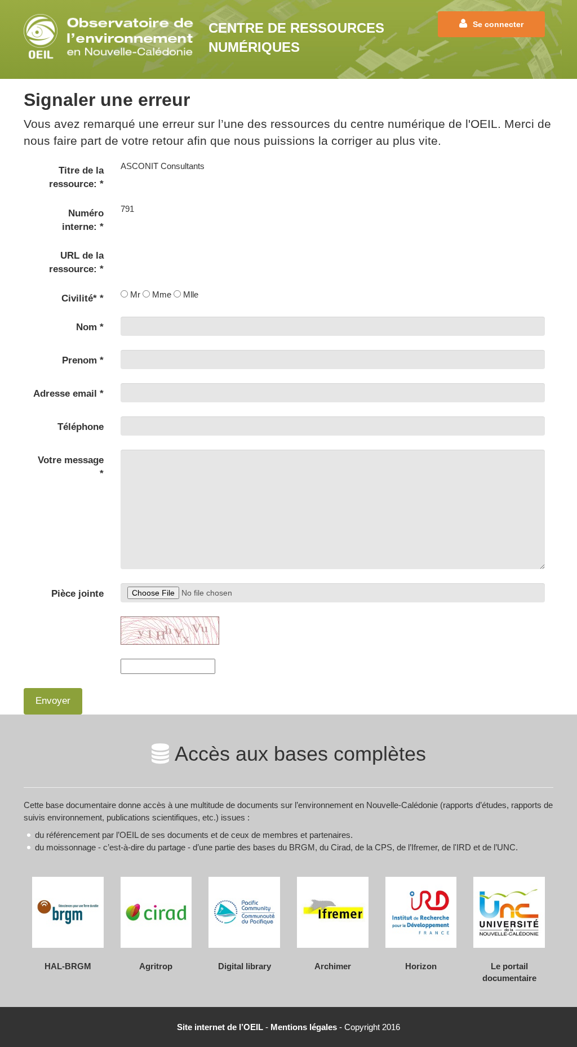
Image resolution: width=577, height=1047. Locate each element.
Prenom (83, 360)
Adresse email (68, 393)
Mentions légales (303, 1027)
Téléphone (80, 427)
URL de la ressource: (76, 262)
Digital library (244, 966)
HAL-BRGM (68, 966)
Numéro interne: (83, 220)
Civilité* (82, 298)
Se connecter (498, 24)
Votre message (71, 467)
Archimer (332, 966)
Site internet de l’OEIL (220, 1027)
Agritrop (155, 966)
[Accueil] (112, 36)
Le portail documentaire (509, 972)
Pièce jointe (77, 593)
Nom (90, 327)
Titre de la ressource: (76, 177)
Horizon (421, 966)
